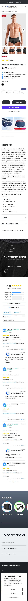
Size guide (23, 89)
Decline (13, 593)
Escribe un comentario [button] (14, 303)
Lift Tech (19, 514)
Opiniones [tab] (6, 312)
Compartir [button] (7, 346)
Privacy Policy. (7, 585)
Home (3, 11)
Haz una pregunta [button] (14, 307)
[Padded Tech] (7, 507)
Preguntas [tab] (16, 312)
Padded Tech (7, 514)
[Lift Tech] (19, 507)
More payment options (14, 111)
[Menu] (2, 6)
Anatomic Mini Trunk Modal (11, 11)
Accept (13, 589)
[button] (25, 6)
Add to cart (19, 102)
